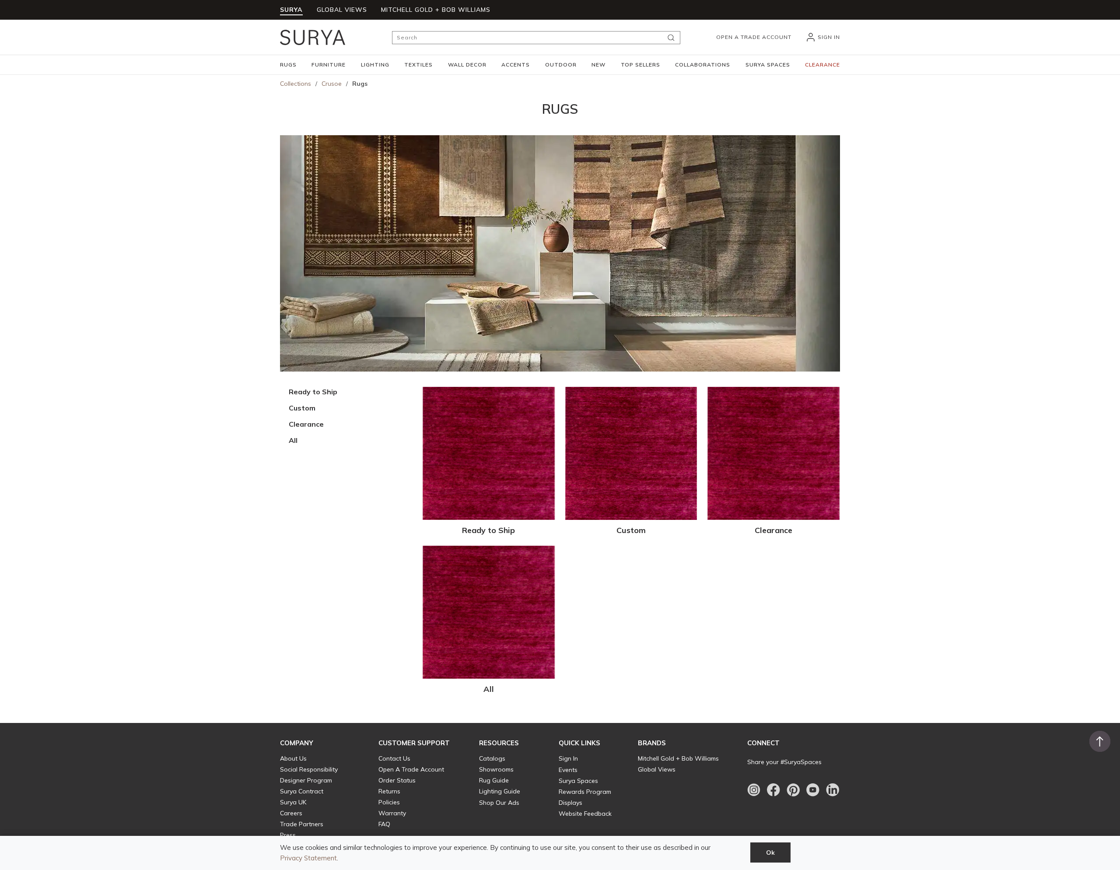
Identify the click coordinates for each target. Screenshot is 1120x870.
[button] (288, 64)
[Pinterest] (793, 789)
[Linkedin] (832, 789)
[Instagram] (753, 789)
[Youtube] (812, 789)
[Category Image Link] (488, 453)
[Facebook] (773, 789)
